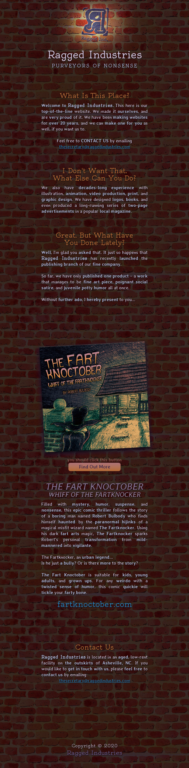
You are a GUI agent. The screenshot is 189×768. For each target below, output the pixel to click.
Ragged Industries (94, 752)
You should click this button (94, 459)
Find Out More (94, 467)
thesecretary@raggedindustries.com (94, 146)
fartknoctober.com (94, 604)
